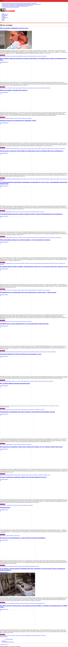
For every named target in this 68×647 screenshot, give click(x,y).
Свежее (3, 13)
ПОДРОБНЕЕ (2, 55)
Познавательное (5, 17)
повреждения (32, 566)
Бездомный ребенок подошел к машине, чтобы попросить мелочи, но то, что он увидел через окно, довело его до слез (34, 266)
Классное (23, 566)
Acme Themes (17, 646)
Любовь (20, 56)
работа (49, 263)
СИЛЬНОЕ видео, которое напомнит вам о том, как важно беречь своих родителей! (24, 323)
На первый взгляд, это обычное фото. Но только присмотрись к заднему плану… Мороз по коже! (28, 292)
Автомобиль (11, 566)
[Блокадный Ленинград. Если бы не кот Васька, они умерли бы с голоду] (16, 374)
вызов (6, 635)
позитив (28, 56)
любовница (12, 535)
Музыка (3, 18)
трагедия (64, 178)
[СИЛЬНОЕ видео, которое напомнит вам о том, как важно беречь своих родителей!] (16, 344)
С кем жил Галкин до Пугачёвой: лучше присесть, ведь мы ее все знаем (15, 6)
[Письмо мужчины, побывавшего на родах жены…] (16, 48)
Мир (25, 635)
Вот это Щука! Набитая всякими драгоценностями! (15, 383)
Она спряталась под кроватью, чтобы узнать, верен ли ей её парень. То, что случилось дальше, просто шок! (31, 446)
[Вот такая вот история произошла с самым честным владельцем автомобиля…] (17, 558)
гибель (24, 178)
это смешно (42, 409)
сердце (61, 178)
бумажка (15, 566)
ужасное (42, 635)
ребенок (57, 178)
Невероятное (27, 566)
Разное (27, 603)
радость (35, 56)
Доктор (11, 635)
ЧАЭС (44, 603)
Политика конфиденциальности (8, 641)
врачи (21, 178)
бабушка (6, 381)
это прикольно (47, 87)
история (17, 56)
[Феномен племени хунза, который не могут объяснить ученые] (16, 141)
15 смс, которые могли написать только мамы (10, 7)
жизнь (11, 56)
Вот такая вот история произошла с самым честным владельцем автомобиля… (23, 537)
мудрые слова (32, 263)
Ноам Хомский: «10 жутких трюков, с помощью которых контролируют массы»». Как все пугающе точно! (21, 4)
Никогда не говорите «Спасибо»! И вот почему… (14, 90)
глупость (13, 211)
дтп (13, 444)
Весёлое (3, 16)
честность (37, 566)
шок (45, 635)
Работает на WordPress (4, 646)
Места (24, 603)
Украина (35, 603)
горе (26, 178)
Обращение (4, 640)
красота (20, 87)
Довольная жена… (5, 507)
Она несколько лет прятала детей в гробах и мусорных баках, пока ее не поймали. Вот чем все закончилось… (32, 151)
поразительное (34, 635)
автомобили (10, 444)
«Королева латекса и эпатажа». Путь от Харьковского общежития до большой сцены (17, 5)
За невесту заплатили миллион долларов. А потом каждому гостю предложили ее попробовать (19, 3)
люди (23, 635)
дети (6, 56)
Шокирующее (4, 15)
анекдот (4, 535)
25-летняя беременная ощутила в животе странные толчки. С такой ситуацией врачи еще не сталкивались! (31, 214)
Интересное (17, 603)
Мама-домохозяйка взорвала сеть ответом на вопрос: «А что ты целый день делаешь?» (25, 239)
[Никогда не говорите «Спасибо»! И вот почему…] (16, 110)
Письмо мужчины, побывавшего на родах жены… (14, 28)
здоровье (14, 56)
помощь (32, 56)
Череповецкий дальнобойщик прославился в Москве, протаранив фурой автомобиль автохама (27, 411)
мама (27, 87)
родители (38, 56)
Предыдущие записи (3, 636)
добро (8, 56)
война (19, 178)
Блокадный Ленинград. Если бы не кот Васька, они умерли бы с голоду (20, 354)
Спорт (3, 20)
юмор (49, 474)
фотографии (40, 603)
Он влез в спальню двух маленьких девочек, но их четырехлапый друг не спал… (23, 477)
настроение (25, 56)
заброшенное (12, 603)
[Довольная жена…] (16, 528)
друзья (23, 148)
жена (17, 263)
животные (25, 381)
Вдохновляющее (5, 14)
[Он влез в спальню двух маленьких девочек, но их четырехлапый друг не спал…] (16, 497)
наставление (43, 148)
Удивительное (31, 603)
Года (9, 603)
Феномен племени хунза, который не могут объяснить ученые (18, 120)
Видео (3, 19)
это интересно (43, 56)
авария (6, 603)
